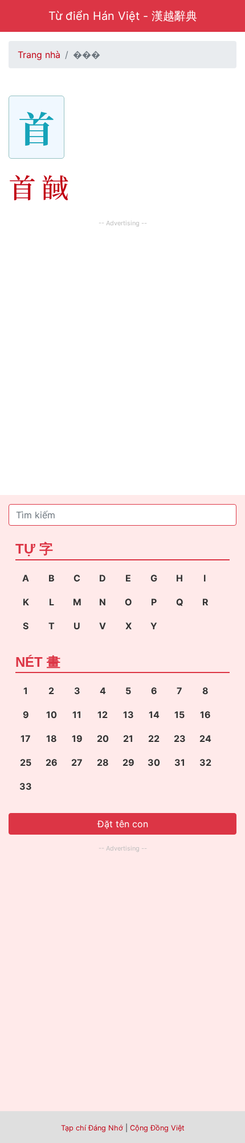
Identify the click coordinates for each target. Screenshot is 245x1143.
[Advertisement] (122, 352)
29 (128, 762)
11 (76, 714)
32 (205, 762)
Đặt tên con (122, 824)
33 (25, 786)
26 (52, 762)
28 (103, 762)
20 (103, 738)
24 (205, 738)
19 (77, 738)
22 (154, 738)
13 (128, 714)
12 (102, 714)
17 (26, 738)
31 (179, 762)
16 (205, 714)
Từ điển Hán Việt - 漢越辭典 (122, 16)
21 (128, 738)
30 (154, 762)
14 (154, 714)
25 (25, 762)
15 (179, 714)
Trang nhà (39, 54)
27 (77, 762)
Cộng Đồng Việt (157, 1128)
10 (51, 714)
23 (180, 738)
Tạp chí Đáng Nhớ (92, 1128)
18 (51, 738)
